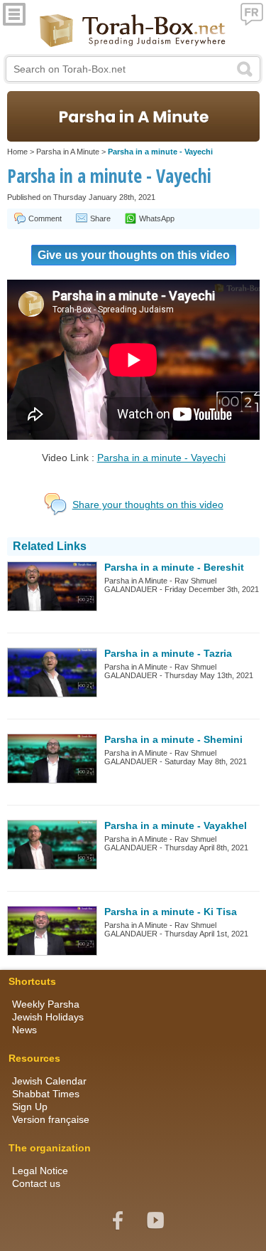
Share (100, 218)
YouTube (155, 1220)
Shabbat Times (45, 1093)
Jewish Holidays (48, 1017)
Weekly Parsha (45, 1004)
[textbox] (133, 69)
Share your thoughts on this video (147, 504)
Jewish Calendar (49, 1081)
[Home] (133, 31)
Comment (45, 218)
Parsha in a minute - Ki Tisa (170, 911)
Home (17, 151)
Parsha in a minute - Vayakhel (175, 825)
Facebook (118, 1220)
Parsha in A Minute (67, 151)
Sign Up (30, 1106)
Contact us (36, 1183)
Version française (50, 1119)
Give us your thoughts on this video (134, 255)
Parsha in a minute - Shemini (173, 739)
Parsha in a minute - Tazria (168, 653)
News (24, 1029)
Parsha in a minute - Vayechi (161, 457)
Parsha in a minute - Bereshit (174, 567)
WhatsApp (156, 218)
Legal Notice (40, 1170)
